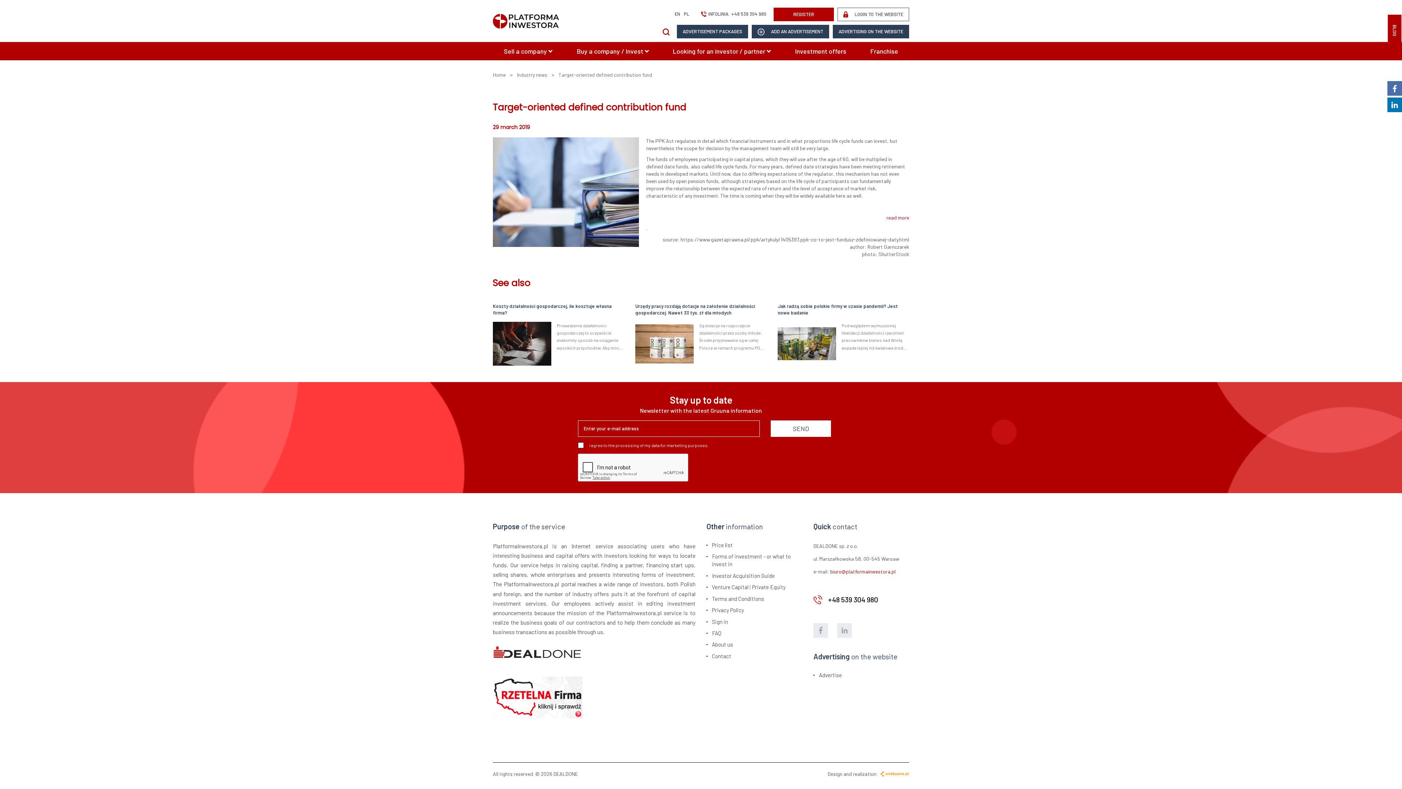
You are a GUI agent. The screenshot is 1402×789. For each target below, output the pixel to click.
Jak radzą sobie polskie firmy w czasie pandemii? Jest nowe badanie (838, 309)
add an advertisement (796, 31)
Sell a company (526, 51)
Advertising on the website (871, 31)
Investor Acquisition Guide (743, 575)
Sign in (720, 621)
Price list (722, 545)
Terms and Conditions (738, 598)
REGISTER (803, 14)
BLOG (1395, 30)
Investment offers (820, 51)
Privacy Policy (728, 610)
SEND (801, 428)
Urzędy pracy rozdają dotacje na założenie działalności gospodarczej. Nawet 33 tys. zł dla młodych (695, 309)
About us (722, 644)
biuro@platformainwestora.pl (863, 571)
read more (897, 217)
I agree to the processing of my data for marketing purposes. (649, 445)
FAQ (716, 633)
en (677, 14)
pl (686, 14)
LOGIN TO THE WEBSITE (878, 14)
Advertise (830, 675)
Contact (721, 656)
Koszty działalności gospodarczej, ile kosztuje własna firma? (552, 309)
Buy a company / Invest (611, 51)
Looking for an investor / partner (720, 51)
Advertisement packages (712, 31)
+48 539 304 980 (748, 14)
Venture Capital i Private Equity (749, 587)
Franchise (884, 51)
